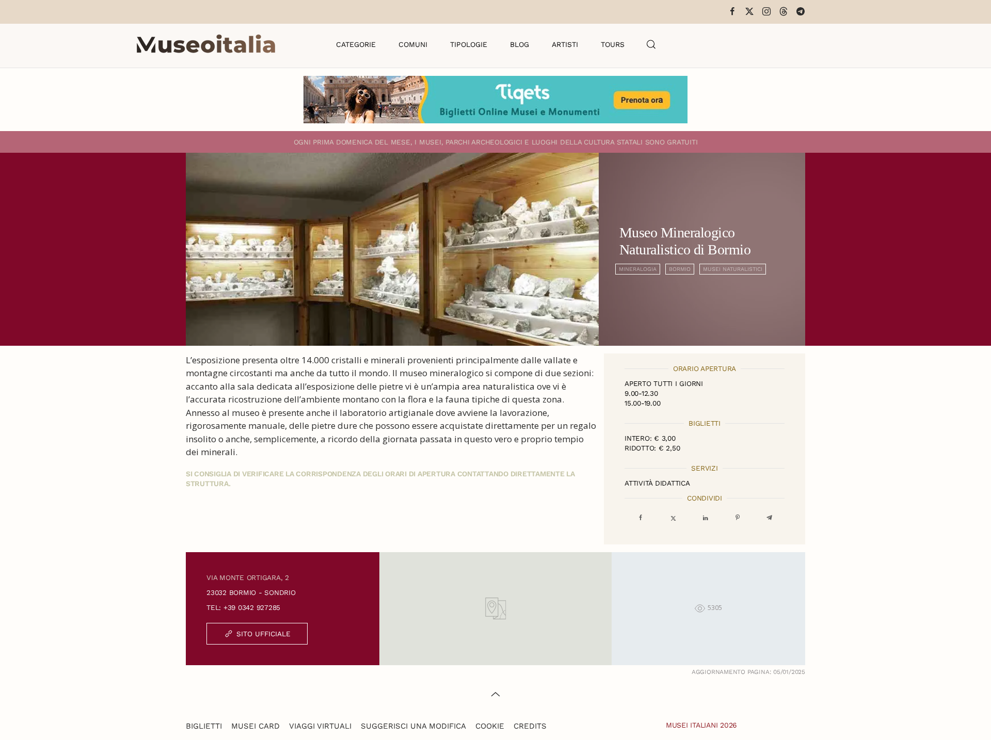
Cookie (489, 726)
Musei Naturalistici (732, 269)
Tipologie (468, 44)
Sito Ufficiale (263, 634)
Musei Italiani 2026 (701, 725)
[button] (651, 44)
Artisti (565, 44)
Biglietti (204, 726)
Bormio (680, 269)
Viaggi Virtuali (320, 726)
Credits (530, 726)
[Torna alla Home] (206, 44)
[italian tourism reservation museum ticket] (495, 99)
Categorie (356, 44)
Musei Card (255, 726)
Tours (613, 44)
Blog (519, 44)
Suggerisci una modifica (413, 726)
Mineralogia (638, 269)
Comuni (412, 44)
